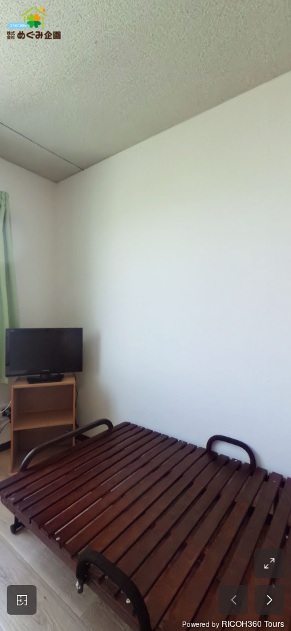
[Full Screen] (269, 563)
